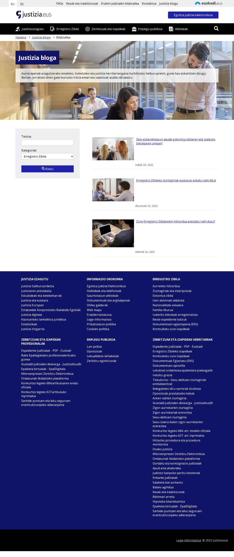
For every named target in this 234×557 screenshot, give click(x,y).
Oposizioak (94, 351)
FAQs (59, 3)
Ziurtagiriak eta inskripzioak (172, 291)
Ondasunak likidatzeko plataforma (45, 378)
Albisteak (181, 29)
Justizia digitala (31, 315)
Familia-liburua (163, 310)
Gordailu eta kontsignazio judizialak (177, 463)
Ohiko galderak (97, 305)
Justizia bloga (168, 3)
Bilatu (49, 169)
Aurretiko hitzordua (166, 286)
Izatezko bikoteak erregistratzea (175, 315)
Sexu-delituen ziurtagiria (169, 417)
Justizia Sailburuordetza (37, 286)
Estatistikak (29, 324)
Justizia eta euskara (34, 300)
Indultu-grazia (162, 375)
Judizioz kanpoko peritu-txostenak (176, 473)
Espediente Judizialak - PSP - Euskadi (46, 351)
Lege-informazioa (99, 319)
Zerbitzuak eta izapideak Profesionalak (41, 342)
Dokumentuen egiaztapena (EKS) (175, 324)
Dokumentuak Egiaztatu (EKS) (173, 361)
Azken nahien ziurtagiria (169, 398)
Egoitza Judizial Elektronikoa (106, 286)
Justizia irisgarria (32, 329)
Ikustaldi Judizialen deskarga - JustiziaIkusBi (183, 403)
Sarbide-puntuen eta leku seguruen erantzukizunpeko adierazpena (45, 403)
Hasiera (21, 37)
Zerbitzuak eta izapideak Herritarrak (183, 340)
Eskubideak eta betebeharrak (41, 296)
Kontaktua (149, 3)
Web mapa (94, 310)
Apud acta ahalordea (167, 468)
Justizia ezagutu (33, 29)
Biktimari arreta (163, 497)
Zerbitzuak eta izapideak (108, 29)
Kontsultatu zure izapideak (171, 329)
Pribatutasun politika (101, 324)
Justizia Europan (32, 305)
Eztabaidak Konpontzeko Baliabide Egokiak (51, 310)
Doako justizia (162, 449)
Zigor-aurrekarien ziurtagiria (173, 408)
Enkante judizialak (165, 478)
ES (22, 4)
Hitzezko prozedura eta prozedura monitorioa (176, 442)
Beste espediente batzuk (170, 319)
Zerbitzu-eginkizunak (101, 361)
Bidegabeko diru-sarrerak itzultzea (177, 389)
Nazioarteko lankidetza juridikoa (43, 319)
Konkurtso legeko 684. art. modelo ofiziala (181, 431)
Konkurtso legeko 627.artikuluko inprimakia (43, 394)
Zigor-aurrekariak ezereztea (172, 412)
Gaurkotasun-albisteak (102, 296)
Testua (26, 136)
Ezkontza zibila (163, 296)
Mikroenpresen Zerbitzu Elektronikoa (47, 374)
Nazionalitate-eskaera (168, 305)
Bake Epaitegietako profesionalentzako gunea (48, 357)
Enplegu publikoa (150, 29)
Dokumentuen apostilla (169, 366)
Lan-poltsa (94, 347)
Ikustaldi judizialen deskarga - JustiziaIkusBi (51, 364)
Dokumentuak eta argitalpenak (108, 300)
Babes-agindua (163, 487)
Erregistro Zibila (67, 29)
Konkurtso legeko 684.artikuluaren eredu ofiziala (49, 385)
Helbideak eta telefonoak (104, 291)
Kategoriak (29, 150)
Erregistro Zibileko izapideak (172, 351)
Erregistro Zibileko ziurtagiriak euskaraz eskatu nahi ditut (176, 180)
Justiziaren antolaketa (36, 291)
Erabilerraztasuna (99, 315)
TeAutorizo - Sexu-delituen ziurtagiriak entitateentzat (179, 382)
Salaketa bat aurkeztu (168, 482)
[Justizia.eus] (34, 18)
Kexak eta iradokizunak (82, 3)
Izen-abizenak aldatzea (168, 300)
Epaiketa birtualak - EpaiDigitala (43, 369)
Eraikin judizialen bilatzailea (120, 3)
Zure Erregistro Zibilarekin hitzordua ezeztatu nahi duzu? (175, 221)
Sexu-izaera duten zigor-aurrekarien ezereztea (178, 424)
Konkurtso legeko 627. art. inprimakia (178, 436)
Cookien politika (98, 329)
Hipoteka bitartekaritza (169, 501)
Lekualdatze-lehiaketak (103, 356)
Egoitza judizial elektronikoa (193, 15)
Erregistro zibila (166, 279)
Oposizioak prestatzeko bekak (174, 393)
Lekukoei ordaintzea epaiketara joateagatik (183, 370)
